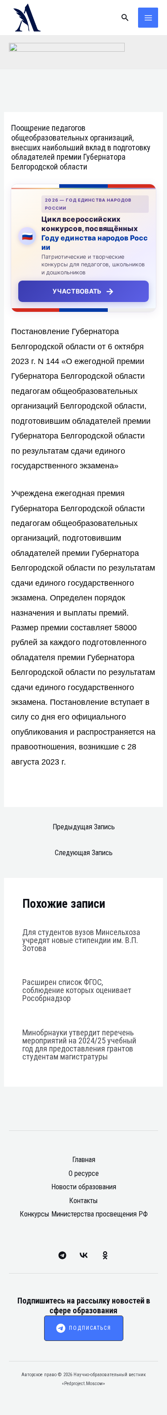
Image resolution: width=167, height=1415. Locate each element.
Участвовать (83, 291)
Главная (83, 1159)
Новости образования (83, 1187)
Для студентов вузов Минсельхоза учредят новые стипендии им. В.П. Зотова (81, 940)
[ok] (105, 1255)
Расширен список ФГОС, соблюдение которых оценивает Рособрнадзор (76, 990)
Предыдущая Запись (84, 827)
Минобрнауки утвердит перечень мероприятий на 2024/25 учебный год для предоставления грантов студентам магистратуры (79, 1045)
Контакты (83, 1200)
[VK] (84, 1255)
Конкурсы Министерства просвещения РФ (84, 1214)
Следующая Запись (84, 852)
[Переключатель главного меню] (148, 18)
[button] (125, 17)
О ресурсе (84, 1173)
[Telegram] (62, 1255)
